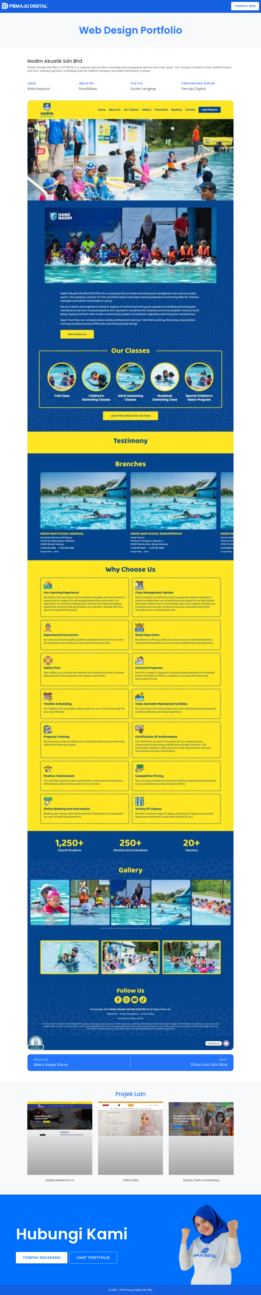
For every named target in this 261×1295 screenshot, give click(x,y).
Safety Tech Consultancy (201, 1180)
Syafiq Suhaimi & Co (60, 1180)
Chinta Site (131, 1180)
